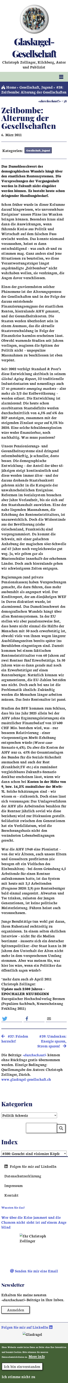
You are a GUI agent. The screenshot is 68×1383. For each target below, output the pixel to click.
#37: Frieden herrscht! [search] (14, 1038)
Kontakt (11, 1195)
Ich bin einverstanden (22, 1366)
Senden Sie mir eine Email (36, 1270)
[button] (11, 1018)
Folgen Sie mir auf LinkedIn (32, 1166)
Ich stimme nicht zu (18, 1376)
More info (37, 1356)
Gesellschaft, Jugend (36, 87)
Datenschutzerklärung (22, 1175)
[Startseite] (34, 19)
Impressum (13, 1185)
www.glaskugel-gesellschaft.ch (26, 1079)
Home (10, 87)
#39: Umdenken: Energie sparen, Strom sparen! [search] (51, 1041)
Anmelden (15, 1309)
